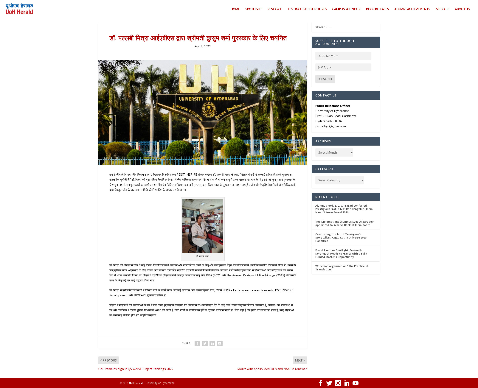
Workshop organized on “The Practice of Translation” (341, 267)
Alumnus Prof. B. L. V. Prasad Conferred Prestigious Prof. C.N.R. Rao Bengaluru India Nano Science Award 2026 (344, 209)
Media (440, 9)
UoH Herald (136, 383)
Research (275, 9)
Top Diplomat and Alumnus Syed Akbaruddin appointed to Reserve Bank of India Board (344, 223)
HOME (235, 9)
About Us (462, 9)
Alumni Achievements (412, 9)
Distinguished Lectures (307, 9)
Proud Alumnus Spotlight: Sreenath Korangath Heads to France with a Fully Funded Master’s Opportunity (341, 253)
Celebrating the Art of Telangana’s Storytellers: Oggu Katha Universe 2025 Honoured (341, 237)
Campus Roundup (346, 9)
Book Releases (377, 9)
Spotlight (253, 9)
